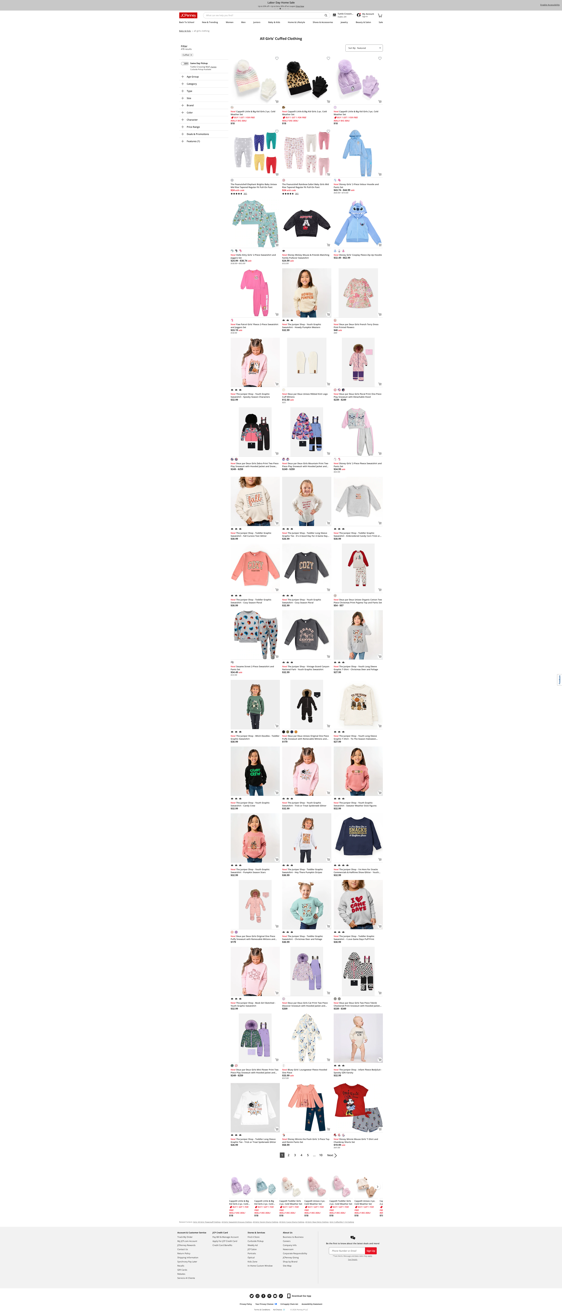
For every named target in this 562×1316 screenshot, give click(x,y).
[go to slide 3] (280, 8)
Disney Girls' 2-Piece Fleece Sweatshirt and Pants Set (358, 465)
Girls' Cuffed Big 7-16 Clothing (342, 1222)
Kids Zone (252, 1261)
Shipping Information (187, 1257)
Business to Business (293, 1237)
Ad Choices (277, 1309)
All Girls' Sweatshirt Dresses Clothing (237, 1222)
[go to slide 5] (285, 8)
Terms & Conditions (262, 1309)
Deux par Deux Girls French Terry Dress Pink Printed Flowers (356, 326)
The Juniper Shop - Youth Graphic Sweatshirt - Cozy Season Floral (301, 601)
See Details (352, 1259)
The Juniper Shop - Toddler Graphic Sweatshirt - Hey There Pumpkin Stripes (302, 871)
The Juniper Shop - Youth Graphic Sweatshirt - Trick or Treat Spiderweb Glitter (304, 804)
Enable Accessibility (550, 4)
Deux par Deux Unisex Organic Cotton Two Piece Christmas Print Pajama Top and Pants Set (358, 601)
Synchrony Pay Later (187, 1261)
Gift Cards (182, 1269)
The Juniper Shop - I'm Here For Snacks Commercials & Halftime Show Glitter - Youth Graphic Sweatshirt (356, 871)
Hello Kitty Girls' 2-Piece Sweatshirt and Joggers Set (253, 256)
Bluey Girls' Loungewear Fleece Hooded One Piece (304, 1071)
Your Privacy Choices (264, 1304)
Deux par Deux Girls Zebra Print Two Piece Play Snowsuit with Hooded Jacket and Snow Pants (255, 465)
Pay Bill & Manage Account (226, 1237)
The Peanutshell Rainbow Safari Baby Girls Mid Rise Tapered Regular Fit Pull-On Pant (305, 186)
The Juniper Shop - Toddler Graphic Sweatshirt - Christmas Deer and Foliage (302, 937)
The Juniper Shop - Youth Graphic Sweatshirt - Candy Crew (250, 804)
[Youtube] (275, 1296)
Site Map (287, 1265)
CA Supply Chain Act (289, 1304)
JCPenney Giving (291, 1257)
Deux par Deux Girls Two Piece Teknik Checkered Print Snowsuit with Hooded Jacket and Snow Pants (357, 1004)
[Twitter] (252, 1296)
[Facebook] (264, 1296)
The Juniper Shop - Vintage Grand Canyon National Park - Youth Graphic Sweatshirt (305, 668)
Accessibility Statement (312, 1304)
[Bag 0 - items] (380, 15)
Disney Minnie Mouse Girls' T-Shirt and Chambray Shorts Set (356, 1140)
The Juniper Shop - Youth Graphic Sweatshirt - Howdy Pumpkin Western (301, 326)
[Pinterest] (270, 1296)
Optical (251, 1257)
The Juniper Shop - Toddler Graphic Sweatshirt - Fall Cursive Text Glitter (251, 534)
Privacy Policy (246, 1304)
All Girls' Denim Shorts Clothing (265, 1222)
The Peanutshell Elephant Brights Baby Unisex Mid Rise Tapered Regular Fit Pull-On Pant (254, 186)
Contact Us (182, 1249)
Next (330, 1155)
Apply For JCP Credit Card (225, 1241)
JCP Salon (252, 1249)
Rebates (181, 1273)
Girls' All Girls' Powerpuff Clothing (207, 1222)
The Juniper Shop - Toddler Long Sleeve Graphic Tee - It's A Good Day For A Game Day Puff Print (305, 534)
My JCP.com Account (187, 1241)
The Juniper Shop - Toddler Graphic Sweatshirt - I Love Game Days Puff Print (354, 937)
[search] (327, 15)
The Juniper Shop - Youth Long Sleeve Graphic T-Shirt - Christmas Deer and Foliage (356, 668)
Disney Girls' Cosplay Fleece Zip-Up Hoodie (358, 254)
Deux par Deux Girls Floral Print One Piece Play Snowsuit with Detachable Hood (357, 395)
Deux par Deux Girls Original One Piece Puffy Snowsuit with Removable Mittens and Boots (253, 938)
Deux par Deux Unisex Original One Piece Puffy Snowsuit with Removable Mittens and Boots (305, 737)
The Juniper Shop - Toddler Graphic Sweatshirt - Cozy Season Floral (251, 601)
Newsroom (288, 1249)
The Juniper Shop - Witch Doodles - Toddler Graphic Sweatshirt (255, 737)
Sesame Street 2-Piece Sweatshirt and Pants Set (252, 668)
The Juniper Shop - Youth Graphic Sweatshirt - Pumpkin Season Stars (250, 871)
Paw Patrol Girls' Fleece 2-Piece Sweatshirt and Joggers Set (254, 326)
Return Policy (183, 1253)
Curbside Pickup (256, 1241)
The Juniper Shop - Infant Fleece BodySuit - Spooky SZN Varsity (358, 1071)
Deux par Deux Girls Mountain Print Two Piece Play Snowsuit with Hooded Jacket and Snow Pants (305, 465)
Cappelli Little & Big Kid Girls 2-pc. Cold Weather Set (253, 113)
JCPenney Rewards (186, 1245)
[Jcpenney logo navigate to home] (188, 15)
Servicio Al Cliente (186, 1278)
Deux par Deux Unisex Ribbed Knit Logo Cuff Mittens (305, 395)
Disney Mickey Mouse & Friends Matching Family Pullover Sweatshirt (305, 256)
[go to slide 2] (277, 8)
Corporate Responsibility (295, 1253)
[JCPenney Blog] (281, 1296)
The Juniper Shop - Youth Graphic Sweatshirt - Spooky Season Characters (250, 395)
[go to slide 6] (288, 8)
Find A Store (253, 1237)
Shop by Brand (290, 1261)
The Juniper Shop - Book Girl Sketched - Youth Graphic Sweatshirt (253, 1004)
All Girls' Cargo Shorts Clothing (291, 1222)
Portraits (252, 1253)
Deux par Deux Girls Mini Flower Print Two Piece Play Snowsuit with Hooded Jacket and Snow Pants (255, 1071)
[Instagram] (258, 1296)
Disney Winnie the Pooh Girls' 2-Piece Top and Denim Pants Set (305, 1140)
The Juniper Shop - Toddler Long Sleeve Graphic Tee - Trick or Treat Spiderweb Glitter (253, 1140)
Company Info (290, 1245)
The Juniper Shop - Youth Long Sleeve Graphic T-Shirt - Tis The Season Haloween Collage (355, 737)
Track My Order (185, 1237)
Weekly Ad (253, 1245)
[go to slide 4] (283, 8)
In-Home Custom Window (260, 1265)
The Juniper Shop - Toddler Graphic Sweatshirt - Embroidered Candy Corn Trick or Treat (357, 534)
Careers (287, 1241)
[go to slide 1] (275, 8)
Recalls (180, 1265)
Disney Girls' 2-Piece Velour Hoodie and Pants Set (356, 186)
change (213, 67)
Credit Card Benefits (222, 1245)
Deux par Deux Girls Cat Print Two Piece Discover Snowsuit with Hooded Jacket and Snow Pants (305, 1004)
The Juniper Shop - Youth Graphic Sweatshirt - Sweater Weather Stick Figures (355, 804)
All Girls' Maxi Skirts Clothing (317, 1222)
